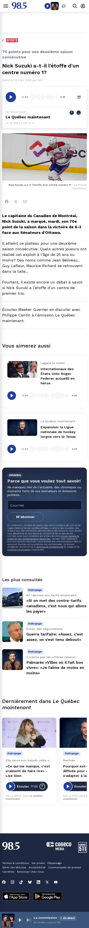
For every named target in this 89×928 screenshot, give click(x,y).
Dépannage (54, 863)
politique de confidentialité (49, 547)
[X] (47, 882)
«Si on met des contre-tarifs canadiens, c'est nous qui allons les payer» (56, 605)
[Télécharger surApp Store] (15, 896)
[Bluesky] (30, 882)
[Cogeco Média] (58, 849)
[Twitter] (15, 201)
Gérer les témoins (14, 867)
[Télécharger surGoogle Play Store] (47, 896)
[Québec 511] (82, 852)
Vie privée (38, 863)
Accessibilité (37, 867)
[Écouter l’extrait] (11, 97)
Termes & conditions (15, 863)
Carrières (8, 871)
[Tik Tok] (21, 882)
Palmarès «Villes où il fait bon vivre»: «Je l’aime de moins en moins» (55, 667)
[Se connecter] (83, 6)
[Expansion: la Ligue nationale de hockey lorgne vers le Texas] (22, 427)
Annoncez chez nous (30, 871)
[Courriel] (24, 201)
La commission (45, 917)
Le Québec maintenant (28, 117)
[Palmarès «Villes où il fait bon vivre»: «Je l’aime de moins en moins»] (12, 659)
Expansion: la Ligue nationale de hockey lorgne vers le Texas (58, 432)
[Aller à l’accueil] (19, 8)
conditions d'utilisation (19, 549)
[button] (20, 920)
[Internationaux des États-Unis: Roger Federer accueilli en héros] (22, 369)
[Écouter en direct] (47, 6)
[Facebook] (6, 201)
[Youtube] (55, 882)
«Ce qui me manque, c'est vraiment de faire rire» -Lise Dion (28, 771)
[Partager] (79, 97)
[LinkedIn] (38, 882)
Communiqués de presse (64, 867)
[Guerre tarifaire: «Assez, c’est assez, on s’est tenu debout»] (12, 631)
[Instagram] (12, 882)
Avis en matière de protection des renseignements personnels (43, 537)
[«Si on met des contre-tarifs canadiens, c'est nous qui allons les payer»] (12, 598)
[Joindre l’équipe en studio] (63, 6)
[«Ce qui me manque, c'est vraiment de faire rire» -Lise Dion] (29, 733)
